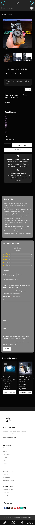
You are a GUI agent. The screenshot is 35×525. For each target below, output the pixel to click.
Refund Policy (7, 495)
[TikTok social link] (24, 508)
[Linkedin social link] (18, 74)
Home (4, 14)
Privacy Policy (7, 492)
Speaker (5, 460)
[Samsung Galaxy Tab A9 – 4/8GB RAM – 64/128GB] (9, 368)
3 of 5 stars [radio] (16, 296)
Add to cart (22, 145)
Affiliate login (6, 477)
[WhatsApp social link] (21, 508)
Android (21, 379)
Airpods (5, 457)
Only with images (10, 275)
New (25, 379)
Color (6, 136)
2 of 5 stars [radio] (14, 296)
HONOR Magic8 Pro (25, 377)
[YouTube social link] (15, 508)
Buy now (18, 150)
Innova (29, 517)
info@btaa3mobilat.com (9, 437)
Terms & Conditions (8, 489)
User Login (6, 474)
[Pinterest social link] (16, 74)
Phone (10, 14)
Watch (5, 451)
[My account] (32, 2)
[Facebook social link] (11, 74)
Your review (7, 300)
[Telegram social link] (20, 74)
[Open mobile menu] (3, 2)
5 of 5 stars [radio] (19, 296)
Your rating (7, 296)
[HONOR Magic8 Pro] (25, 368)
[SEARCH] (31, 8)
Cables (5, 463)
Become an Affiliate (8, 480)
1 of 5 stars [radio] (13, 296)
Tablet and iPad (7, 379)
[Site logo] (17, 2)
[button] (5, 35)
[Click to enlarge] (6, 48)
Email (5, 328)
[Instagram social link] (11, 508)
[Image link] (7, 420)
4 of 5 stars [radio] (17, 296)
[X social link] (13, 74)
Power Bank (6, 454)
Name (5, 320)
